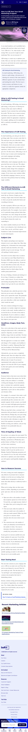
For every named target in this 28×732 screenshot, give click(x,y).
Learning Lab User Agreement (14, 707)
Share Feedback (5, 684)
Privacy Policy (14, 714)
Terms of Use (14, 716)
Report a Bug (4, 687)
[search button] (17, 2)
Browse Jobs (4, 693)
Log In (25, 2)
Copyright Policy (14, 712)
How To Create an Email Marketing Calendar (14, 597)
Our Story (3, 658)
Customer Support (6, 682)
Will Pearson (15, 22)
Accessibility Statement (14, 709)
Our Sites (3, 702)
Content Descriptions (6, 666)
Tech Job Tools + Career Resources (10, 690)
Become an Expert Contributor (9, 675)
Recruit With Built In (6, 672)
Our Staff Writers (5, 663)
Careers (3, 660)
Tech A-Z (3, 695)
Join (20, 2)
